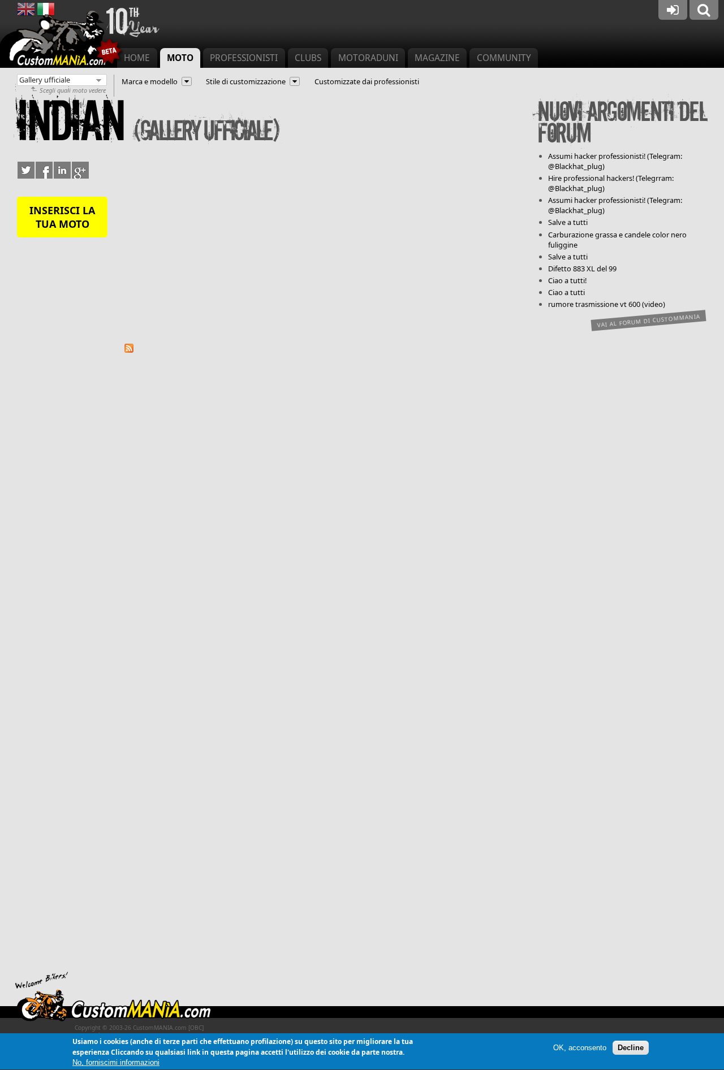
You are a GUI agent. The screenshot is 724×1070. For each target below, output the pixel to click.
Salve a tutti (568, 222)
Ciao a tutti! (567, 280)
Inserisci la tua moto (62, 217)
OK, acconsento (579, 1048)
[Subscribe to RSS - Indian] (128, 350)
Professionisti (244, 58)
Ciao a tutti (566, 292)
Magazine (437, 58)
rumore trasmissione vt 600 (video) (606, 304)
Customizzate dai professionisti (366, 81)
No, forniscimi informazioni (116, 1063)
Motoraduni (368, 58)
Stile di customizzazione (246, 81)
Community (504, 58)
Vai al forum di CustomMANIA (649, 320)
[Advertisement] (322, 247)
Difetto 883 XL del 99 (582, 268)
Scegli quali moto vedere (73, 90)
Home (137, 58)
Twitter (26, 170)
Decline (631, 1048)
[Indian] (26, 15)
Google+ (80, 170)
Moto (180, 58)
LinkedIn (62, 170)
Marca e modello (150, 81)
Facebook (44, 170)
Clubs (308, 58)
